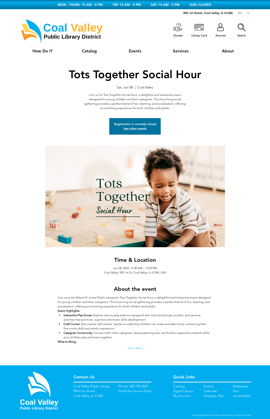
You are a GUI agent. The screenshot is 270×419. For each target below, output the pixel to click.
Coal (55, 28)
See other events (135, 128)
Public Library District (72, 37)
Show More (135, 348)
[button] (242, 27)
